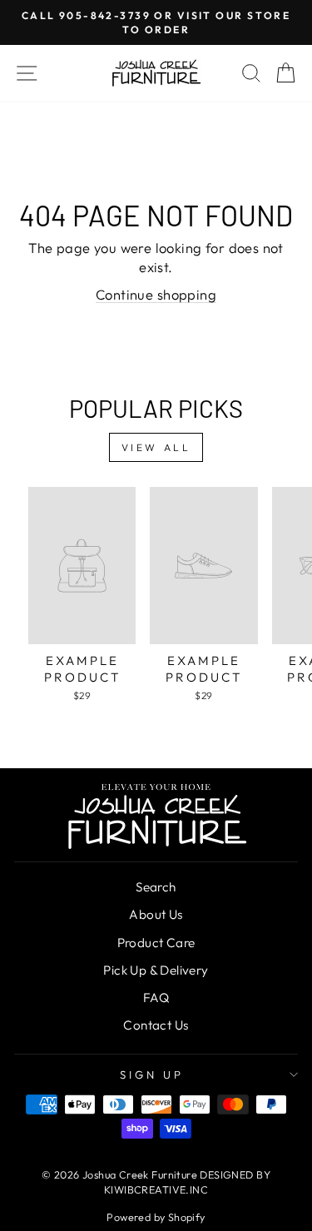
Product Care (156, 943)
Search (156, 887)
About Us (155, 914)
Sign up (152, 1074)
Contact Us (155, 1025)
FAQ (156, 997)
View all (156, 447)
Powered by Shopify (155, 1217)
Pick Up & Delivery (155, 970)
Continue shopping (156, 294)
